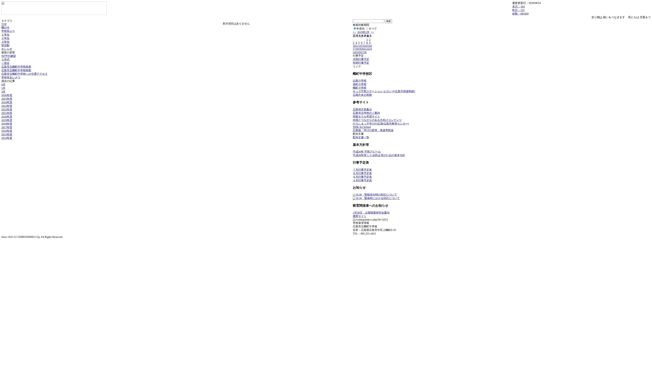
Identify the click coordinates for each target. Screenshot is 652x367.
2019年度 (6, 120)
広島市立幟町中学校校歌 (16, 70)
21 (365, 48)
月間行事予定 (361, 59)
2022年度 (6, 109)
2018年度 (6, 123)
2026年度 (6, 95)
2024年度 (6, 102)
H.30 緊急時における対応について (378, 198)
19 (359, 48)
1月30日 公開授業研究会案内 (371, 212)
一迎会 (5, 63)
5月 (3, 88)
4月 (3, 91)
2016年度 (6, 130)
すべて (373, 28)
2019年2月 (363, 32)
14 (365, 45)
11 (357, 45)
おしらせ (6, 48)
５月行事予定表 (362, 176)
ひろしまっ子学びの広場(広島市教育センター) (381, 123)
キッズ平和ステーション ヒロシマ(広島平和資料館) (384, 91)
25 (357, 52)
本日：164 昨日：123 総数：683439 (520, 10)
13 (362, 45)
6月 (3, 84)
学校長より (8, 31)
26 (359, 52)
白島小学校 (359, 80)
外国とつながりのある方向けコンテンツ (377, 120)
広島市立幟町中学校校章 (16, 66)
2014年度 (6, 138)
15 (367, 45)
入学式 (5, 59)
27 (362, 52)
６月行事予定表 (362, 173)
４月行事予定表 (362, 180)
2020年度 (6, 116)
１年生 (5, 34)
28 (365, 52)
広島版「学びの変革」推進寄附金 (373, 130)
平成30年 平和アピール (367, 151)
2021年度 (6, 113)
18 (357, 48)
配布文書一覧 (361, 137)
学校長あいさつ (10, 77)
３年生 (5, 41)
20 (362, 48)
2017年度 (6, 127)
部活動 (5, 45)
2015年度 (6, 134)
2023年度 (6, 105)
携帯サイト (359, 216)
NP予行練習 (8, 56)
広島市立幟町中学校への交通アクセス (24, 73)
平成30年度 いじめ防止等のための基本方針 (379, 155)
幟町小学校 (359, 87)
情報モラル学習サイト (366, 116)
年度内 (360, 28)
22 (367, 48)
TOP (4, 24)
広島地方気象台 (362, 109)
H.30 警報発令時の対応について (376, 194)
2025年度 (6, 98)
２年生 (5, 38)
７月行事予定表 (362, 169)
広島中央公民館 (362, 94)
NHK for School (362, 127)
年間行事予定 (361, 62)
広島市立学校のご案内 (366, 112)
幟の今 (5, 27)
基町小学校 (359, 84)
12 (359, 45)
